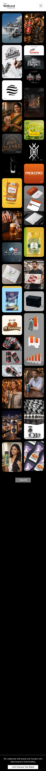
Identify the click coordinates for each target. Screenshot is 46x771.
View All (23, 480)
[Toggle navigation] (40, 5)
